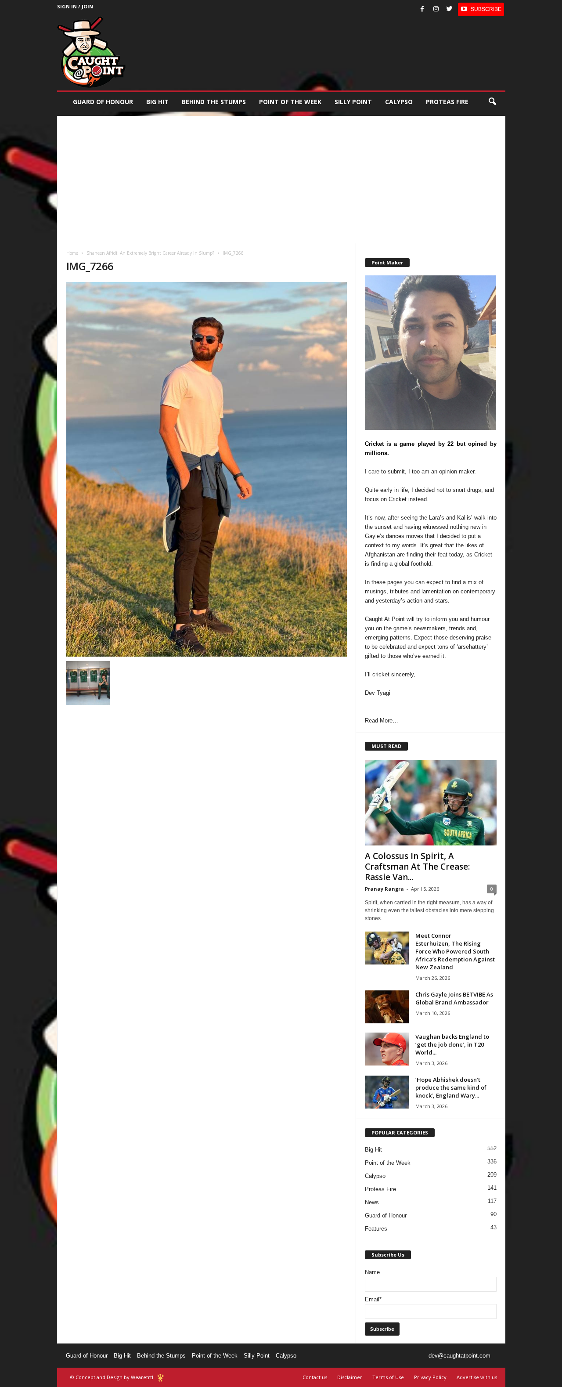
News (372, 1202)
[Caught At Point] (91, 52)
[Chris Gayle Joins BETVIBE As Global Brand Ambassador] (387, 1006)
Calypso (399, 102)
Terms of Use (388, 1377)
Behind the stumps (214, 102)
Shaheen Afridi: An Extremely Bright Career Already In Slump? (150, 253)
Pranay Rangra (384, 888)
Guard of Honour (103, 102)
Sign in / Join (75, 6)
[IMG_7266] (206, 469)
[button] (492, 102)
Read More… (381, 720)
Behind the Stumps (161, 1355)
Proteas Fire (447, 102)
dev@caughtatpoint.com (459, 1355)
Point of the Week (290, 102)
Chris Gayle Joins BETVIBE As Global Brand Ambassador (454, 998)
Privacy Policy (430, 1377)
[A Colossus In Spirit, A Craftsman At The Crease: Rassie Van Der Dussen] (431, 802)
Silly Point (353, 102)
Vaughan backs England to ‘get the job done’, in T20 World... (452, 1044)
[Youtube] (481, 9)
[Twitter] (449, 9)
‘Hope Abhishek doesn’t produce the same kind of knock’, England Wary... (450, 1087)
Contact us (315, 1377)
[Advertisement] (281, 177)
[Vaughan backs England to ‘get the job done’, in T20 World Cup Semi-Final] (387, 1049)
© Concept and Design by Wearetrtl (111, 1377)
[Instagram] (436, 9)
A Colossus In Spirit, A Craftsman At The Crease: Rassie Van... (417, 866)
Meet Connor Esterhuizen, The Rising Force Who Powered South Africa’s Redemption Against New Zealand (455, 951)
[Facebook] (422, 9)
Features (376, 1228)
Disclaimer (349, 1377)
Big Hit (157, 102)
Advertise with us (477, 1377)
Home (72, 253)
